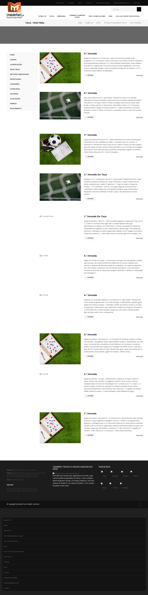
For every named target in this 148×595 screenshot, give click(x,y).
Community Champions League (13, 536)
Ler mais (89, 75)
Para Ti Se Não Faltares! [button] (97, 16)
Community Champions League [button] (77, 16)
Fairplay (13, 104)
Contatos (136, 3)
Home (80, 23)
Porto (98, 23)
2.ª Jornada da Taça (95, 174)
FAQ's (80, 3)
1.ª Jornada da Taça (95, 216)
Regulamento (16, 108)
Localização (15, 99)
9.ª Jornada (90, 53)
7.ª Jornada (90, 135)
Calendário (15, 84)
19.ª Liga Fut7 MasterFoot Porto (115, 23)
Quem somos (60, 3)
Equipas (13, 60)
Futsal (5, 525)
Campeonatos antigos (103, 3)
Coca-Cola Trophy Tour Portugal (14, 551)
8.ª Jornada (90, 93)
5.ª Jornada (90, 256)
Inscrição (89, 3)
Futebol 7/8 (89, 23)
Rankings (71, 3)
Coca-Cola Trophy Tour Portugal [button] (128, 16)
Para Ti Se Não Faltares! (11, 541)
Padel (5, 546)
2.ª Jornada (90, 374)
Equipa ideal (15, 89)
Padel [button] (110, 16)
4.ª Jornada (90, 295)
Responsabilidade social (121, 3)
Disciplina (14, 94)
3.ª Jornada (90, 334)
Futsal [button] (52, 16)
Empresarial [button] (61, 16)
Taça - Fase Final (135, 23)
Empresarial (7, 531)
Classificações (16, 64)
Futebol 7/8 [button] (42, 16)
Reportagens (15, 79)
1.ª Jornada (90, 413)
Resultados (15, 69)
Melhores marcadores (19, 74)
